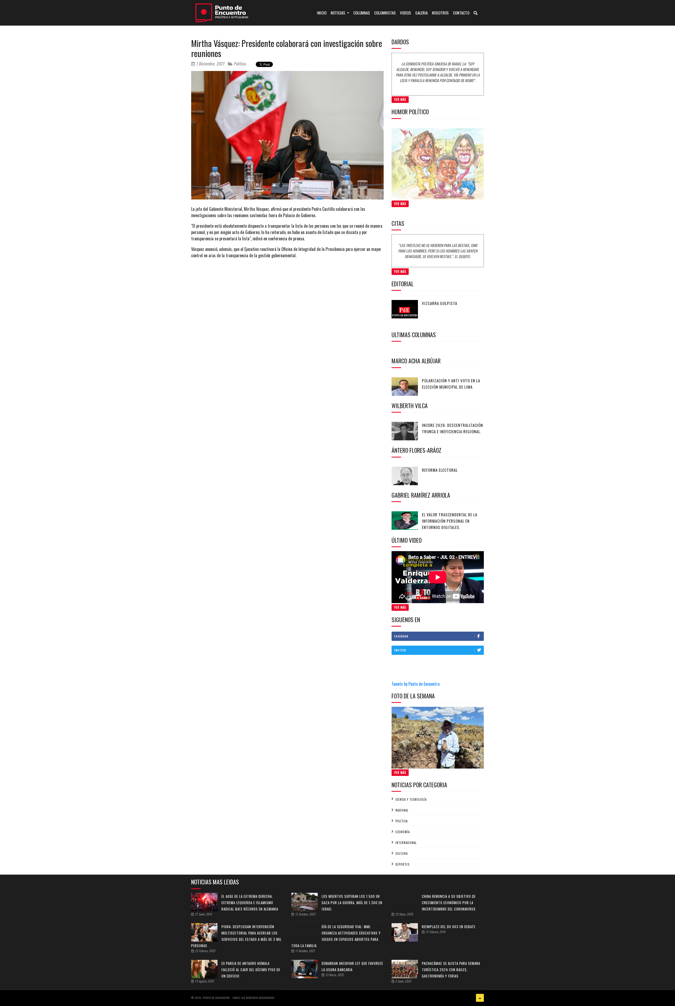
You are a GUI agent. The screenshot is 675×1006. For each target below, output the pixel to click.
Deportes (402, 864)
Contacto (461, 13)
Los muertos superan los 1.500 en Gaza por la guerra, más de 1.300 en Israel (352, 903)
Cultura (402, 853)
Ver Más (400, 99)
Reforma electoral (440, 470)
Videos (405, 13)
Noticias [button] (338, 13)
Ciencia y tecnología (411, 799)
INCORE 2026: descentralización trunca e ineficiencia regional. (452, 428)
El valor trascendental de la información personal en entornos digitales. (449, 521)
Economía (403, 832)
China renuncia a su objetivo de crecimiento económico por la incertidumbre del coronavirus (449, 903)
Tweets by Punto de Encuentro (416, 684)
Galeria (421, 13)
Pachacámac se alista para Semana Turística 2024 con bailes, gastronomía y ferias (451, 970)
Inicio (323, 12)
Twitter (400, 650)
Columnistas (385, 13)
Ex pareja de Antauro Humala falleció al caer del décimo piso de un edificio (250, 970)
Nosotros (440, 13)
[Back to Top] (480, 998)
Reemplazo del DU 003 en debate (448, 926)
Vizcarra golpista (439, 303)
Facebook (401, 636)
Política (239, 63)
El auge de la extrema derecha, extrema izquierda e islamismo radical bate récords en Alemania (249, 903)
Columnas (361, 13)
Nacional (402, 810)
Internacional (406, 843)
